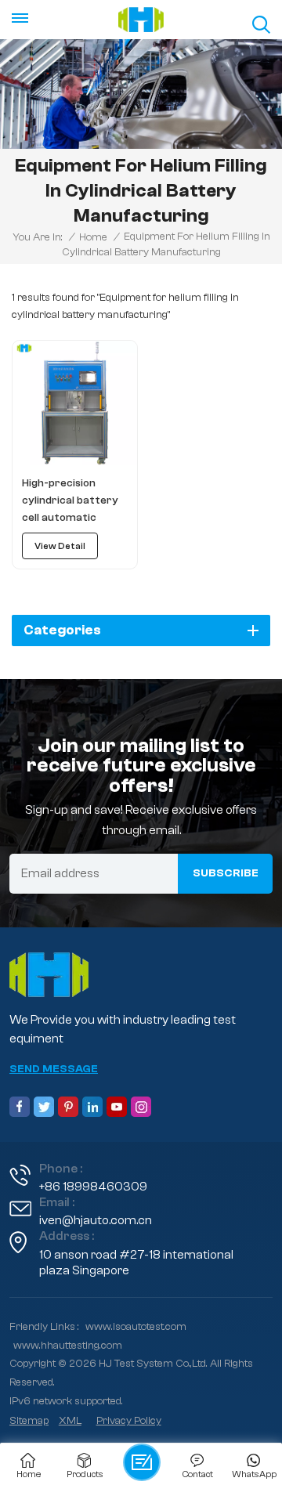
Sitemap (29, 1421)
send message (53, 1069)
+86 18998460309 (93, 1187)
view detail (59, 545)
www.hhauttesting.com (67, 1345)
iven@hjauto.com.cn (95, 1220)
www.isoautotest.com (135, 1327)
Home (93, 237)
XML (70, 1421)
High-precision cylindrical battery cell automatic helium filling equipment (70, 501)
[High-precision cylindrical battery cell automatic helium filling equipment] (75, 403)
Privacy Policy (128, 1421)
